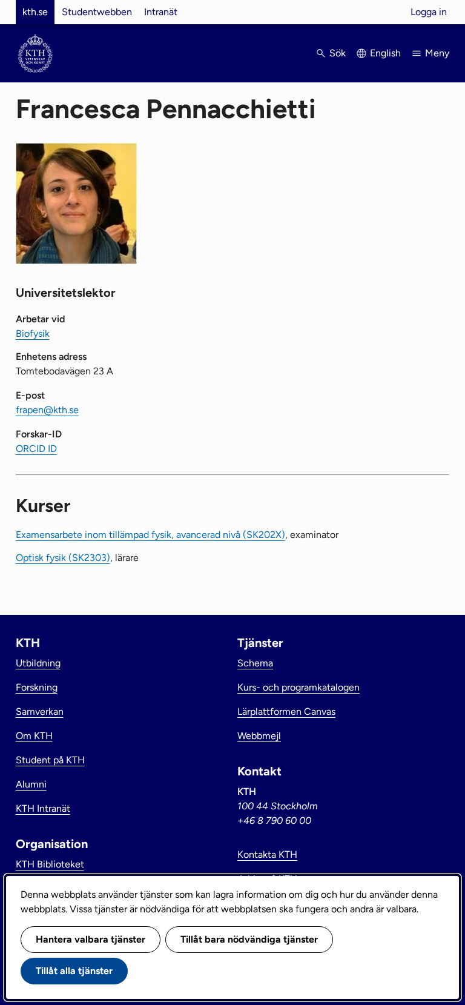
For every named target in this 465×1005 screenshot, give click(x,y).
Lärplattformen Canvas (286, 711)
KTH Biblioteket (50, 864)
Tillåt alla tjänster (74, 971)
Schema (255, 663)
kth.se (35, 12)
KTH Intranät (43, 808)
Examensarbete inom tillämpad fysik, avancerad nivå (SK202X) (150, 534)
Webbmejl (259, 735)
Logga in (429, 12)
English (385, 53)
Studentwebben (97, 12)
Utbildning (38, 663)
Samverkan (40, 711)
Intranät (160, 12)
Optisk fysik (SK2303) (63, 557)
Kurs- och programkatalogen (298, 687)
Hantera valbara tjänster (90, 939)
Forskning (37, 687)
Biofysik (33, 333)
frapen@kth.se (47, 410)
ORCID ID (36, 448)
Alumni (31, 784)
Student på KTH (50, 760)
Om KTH (34, 735)
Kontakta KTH (267, 854)
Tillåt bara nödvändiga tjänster (249, 939)
